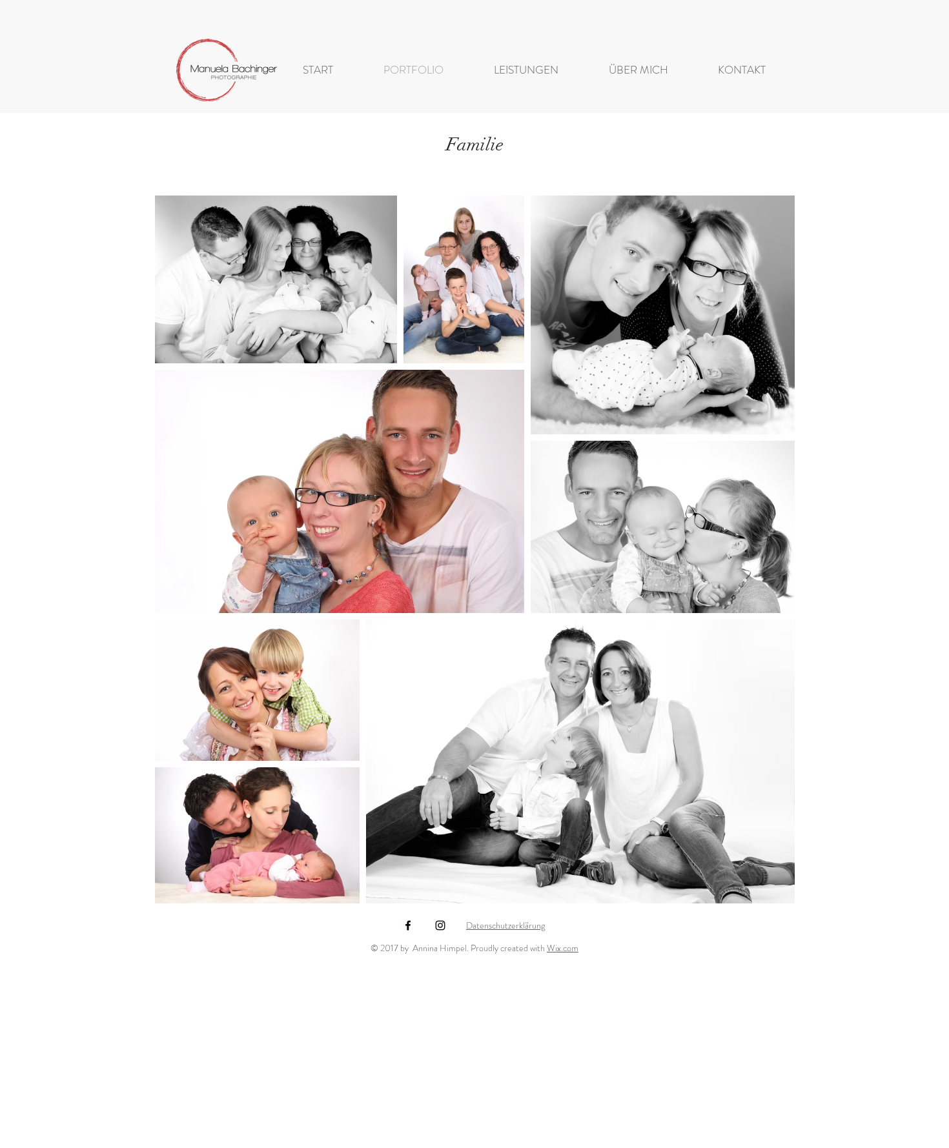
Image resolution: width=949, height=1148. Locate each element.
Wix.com (562, 948)
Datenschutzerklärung (505, 925)
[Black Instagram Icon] (440, 925)
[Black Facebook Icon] (408, 925)
